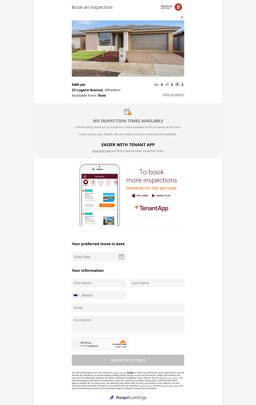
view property (173, 94)
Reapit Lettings (119, 372)
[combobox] (76, 295)
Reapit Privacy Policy (168, 378)
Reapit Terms (146, 385)
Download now (101, 151)
